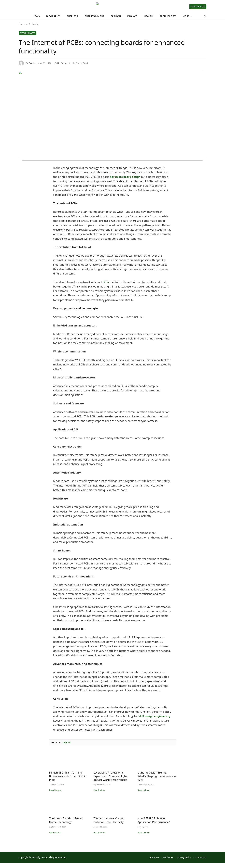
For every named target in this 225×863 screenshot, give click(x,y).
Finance (132, 16)
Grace (32, 63)
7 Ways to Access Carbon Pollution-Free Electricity (108, 820)
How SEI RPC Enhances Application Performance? (154, 820)
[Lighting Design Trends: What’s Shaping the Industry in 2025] (157, 759)
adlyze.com (41, 857)
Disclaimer (168, 857)
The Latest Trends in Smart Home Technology (65, 820)
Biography (53, 16)
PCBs (106, 282)
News (36, 16)
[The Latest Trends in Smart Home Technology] (68, 805)
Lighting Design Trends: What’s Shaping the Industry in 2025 (157, 776)
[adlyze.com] (112, 6)
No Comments (64, 63)
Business (72, 16)
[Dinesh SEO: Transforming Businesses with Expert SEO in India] (68, 759)
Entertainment (94, 16)
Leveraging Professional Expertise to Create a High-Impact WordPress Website (110, 776)
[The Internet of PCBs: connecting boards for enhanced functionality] (112, 115)
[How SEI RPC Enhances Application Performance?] (157, 805)
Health (148, 16)
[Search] (204, 16)
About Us (154, 857)
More (186, 16)
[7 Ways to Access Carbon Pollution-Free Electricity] (112, 805)
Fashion (116, 16)
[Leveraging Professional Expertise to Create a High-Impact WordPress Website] (112, 759)
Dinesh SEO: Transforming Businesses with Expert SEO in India (67, 776)
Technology (168, 16)
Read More (55, 790)
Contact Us (198, 6)
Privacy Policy (184, 857)
